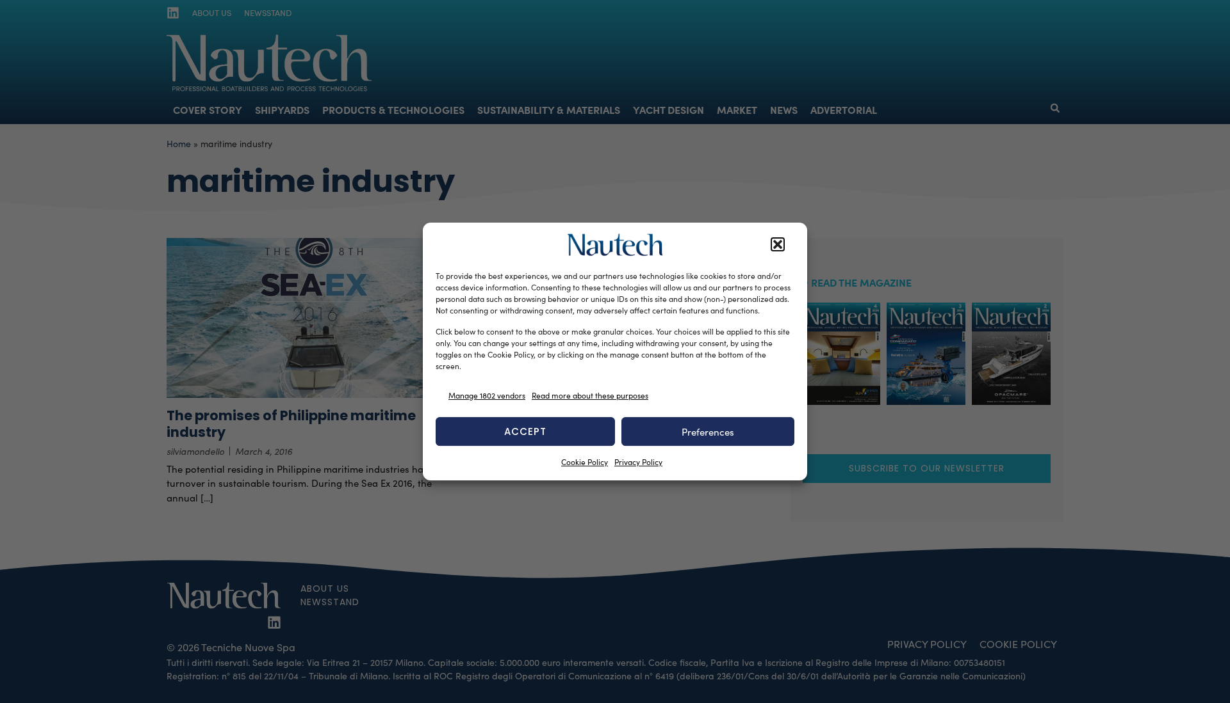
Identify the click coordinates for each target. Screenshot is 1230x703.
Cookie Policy (584, 462)
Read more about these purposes (590, 395)
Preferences (708, 431)
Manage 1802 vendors (486, 395)
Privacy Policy (638, 462)
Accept (525, 431)
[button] (777, 245)
